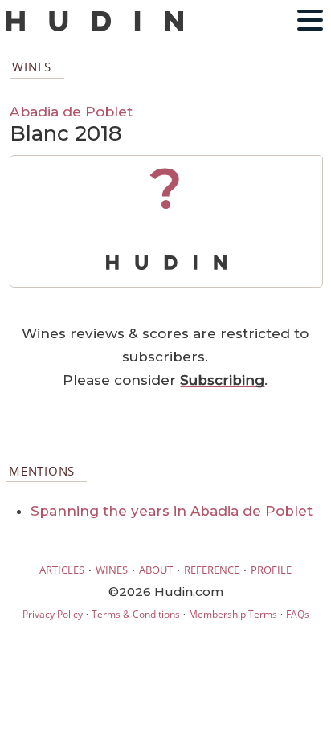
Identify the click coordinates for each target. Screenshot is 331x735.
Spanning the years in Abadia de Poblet (172, 511)
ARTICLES (61, 569)
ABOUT (156, 569)
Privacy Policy (52, 614)
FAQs (297, 614)
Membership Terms (233, 614)
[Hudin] (94, 28)
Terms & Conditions (136, 614)
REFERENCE (211, 569)
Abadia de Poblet (71, 111)
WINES (112, 569)
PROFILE (271, 569)
